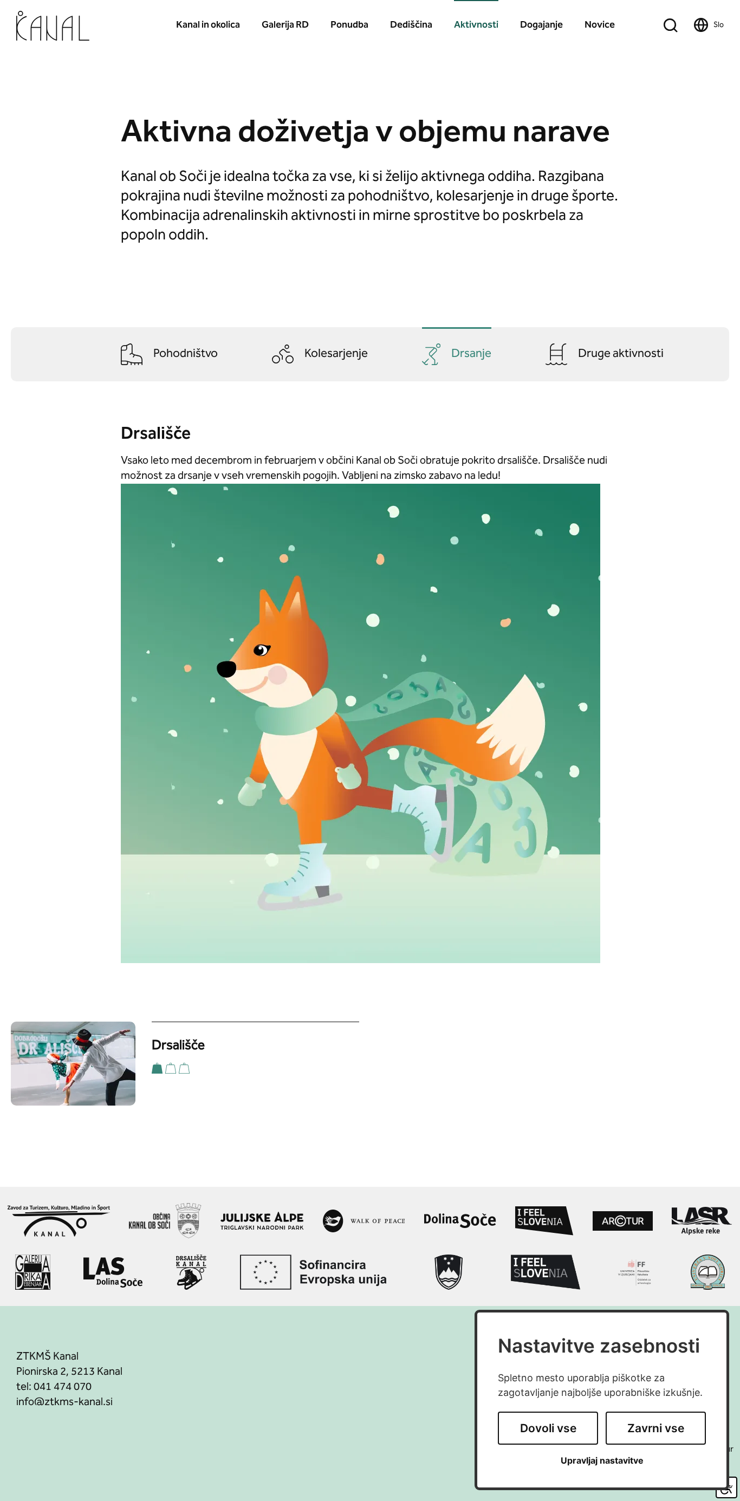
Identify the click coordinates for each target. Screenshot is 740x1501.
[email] (64, 1402)
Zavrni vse (655, 1428)
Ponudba (349, 25)
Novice (600, 25)
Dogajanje (541, 25)
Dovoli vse (548, 1428)
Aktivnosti (476, 25)
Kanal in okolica (208, 25)
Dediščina (411, 25)
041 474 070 (63, 1387)
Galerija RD (285, 25)
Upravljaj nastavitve (602, 1460)
